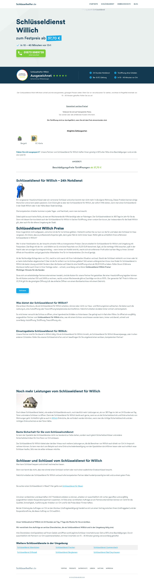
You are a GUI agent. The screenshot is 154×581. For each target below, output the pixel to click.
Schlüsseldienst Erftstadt (27, 552)
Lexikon (92, 568)
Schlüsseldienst (107, 4)
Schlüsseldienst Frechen (65, 547)
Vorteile (64, 568)
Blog (136, 4)
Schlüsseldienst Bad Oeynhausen (107, 552)
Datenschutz (82, 568)
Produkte (72, 568)
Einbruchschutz (124, 4)
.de (26, 4)
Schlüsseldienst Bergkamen (66, 552)
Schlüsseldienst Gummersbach (106, 547)
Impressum (109, 568)
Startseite (93, 4)
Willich (54, 418)
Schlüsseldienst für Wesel (73, 486)
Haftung (100, 568)
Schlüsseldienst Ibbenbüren (28, 547)
